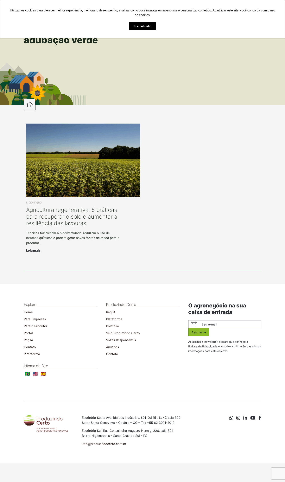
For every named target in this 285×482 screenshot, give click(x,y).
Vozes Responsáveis (121, 340)
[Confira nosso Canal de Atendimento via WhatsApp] (231, 418)
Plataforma (32, 354)
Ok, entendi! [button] (142, 26)
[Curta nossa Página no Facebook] (259, 418)
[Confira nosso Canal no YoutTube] (252, 418)
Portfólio (112, 326)
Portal (28, 333)
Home (28, 312)
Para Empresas (35, 319)
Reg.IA (28, 340)
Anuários (112, 347)
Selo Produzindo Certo (123, 333)
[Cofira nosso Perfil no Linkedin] (245, 418)
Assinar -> (199, 332)
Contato (30, 347)
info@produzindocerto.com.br (104, 444)
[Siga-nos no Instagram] (238, 418)
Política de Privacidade (202, 346)
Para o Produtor (35, 326)
